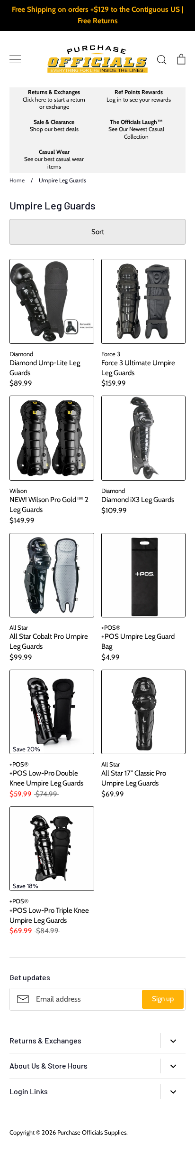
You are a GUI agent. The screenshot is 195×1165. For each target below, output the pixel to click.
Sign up (163, 999)
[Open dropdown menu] (173, 1040)
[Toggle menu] (15, 59)
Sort (97, 231)
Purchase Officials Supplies (91, 1132)
